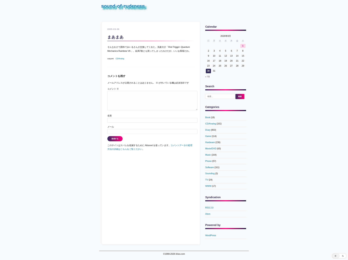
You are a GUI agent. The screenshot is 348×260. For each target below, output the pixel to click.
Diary (207, 130)
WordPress (210, 235)
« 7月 (207, 77)
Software (209, 167)
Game (208, 136)
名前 (109, 115)
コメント (113, 89)
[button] (339, 256)
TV (206, 180)
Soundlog (210, 173)
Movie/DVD (210, 148)
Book (207, 117)
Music (208, 155)
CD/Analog (120, 59)
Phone (208, 161)
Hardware (210, 142)
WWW (208, 186)
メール (110, 127)
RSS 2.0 (209, 208)
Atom (207, 214)
